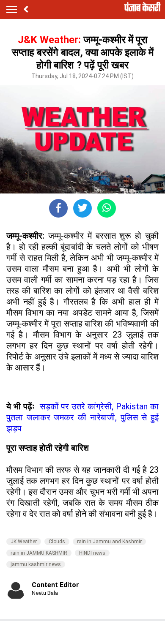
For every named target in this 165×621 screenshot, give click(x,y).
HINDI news (92, 553)
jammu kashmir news (36, 564)
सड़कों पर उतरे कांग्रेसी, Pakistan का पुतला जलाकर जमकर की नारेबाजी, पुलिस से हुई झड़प (82, 417)
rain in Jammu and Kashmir (109, 542)
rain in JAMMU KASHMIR (39, 553)
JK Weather (24, 542)
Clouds (57, 542)
